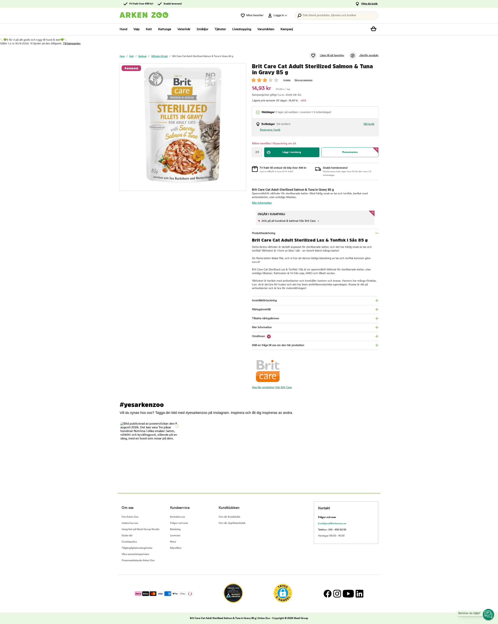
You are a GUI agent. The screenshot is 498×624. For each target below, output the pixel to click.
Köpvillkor (176, 548)
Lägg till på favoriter (332, 55)
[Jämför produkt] (353, 56)
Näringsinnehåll (261, 309)
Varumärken (265, 29)
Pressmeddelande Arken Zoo (138, 560)
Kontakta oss (177, 517)
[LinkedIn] (359, 593)
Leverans (175, 535)
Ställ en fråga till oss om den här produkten (278, 345)
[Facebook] (327, 593)
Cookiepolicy (129, 542)
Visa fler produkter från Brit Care (272, 387)
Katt (149, 29)
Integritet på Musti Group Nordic (141, 529)
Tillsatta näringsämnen (265, 318)
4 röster (287, 80)
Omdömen (261, 336)
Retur (173, 542)
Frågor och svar (179, 523)
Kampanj (287, 29)
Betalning (175, 529)
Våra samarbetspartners (135, 554)
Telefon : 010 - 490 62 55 (332, 529)
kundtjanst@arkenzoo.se (332, 523)
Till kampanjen (72, 43)
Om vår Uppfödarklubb (232, 523)
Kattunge (164, 29)
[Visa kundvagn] (374, 29)
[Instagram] (337, 593)
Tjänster (220, 29)
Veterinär (183, 29)
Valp (136, 29)
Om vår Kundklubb (229, 517)
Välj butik (368, 124)
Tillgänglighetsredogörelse (137, 548)
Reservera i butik (270, 130)
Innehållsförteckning (264, 300)
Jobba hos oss (130, 523)
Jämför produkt (368, 55)
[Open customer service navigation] (488, 614)
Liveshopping (241, 29)
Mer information (262, 203)
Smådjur (202, 29)
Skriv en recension (303, 80)
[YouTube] (348, 593)
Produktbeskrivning (263, 233)
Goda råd (127, 535)
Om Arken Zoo (130, 517)
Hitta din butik (369, 4)
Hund (123, 29)
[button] (150, 452)
